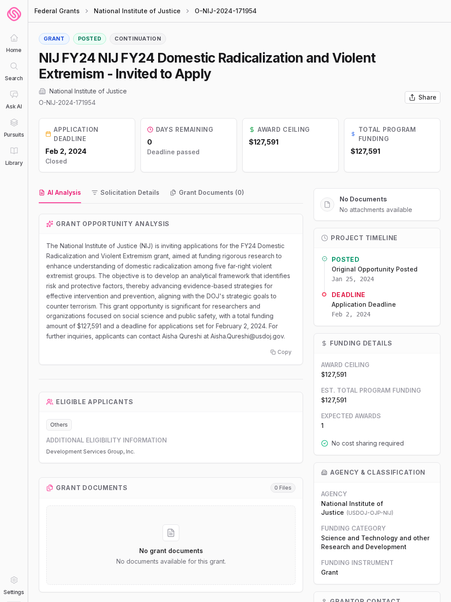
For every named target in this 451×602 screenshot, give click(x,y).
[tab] (60, 193)
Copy (284, 352)
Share (427, 97)
